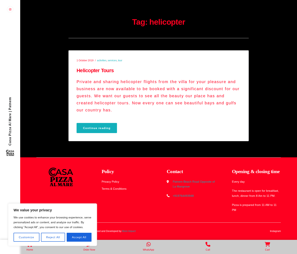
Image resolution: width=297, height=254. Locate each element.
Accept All (79, 237)
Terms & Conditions (114, 188)
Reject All (53, 237)
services (112, 60)
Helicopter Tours (95, 70)
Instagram (275, 231)
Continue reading (100, 129)
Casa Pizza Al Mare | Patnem (10, 121)
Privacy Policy (110, 181)
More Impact (129, 231)
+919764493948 (183, 195)
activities (101, 60)
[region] (52, 224)
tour (120, 60)
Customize (26, 237)
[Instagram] (10, 9)
